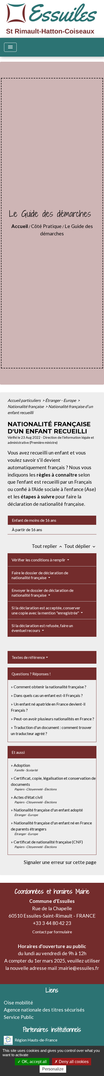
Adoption (22, 765)
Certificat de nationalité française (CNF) (48, 841)
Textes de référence (28, 657)
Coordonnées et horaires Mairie (52, 891)
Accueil (19, 226)
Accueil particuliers (24, 400)
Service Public (19, 1017)
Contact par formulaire (52, 931)
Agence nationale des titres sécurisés (44, 1010)
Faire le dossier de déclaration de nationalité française (40, 575)
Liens (52, 990)
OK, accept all (34, 1061)
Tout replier (47, 546)
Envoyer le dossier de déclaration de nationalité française (42, 592)
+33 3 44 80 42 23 (52, 923)
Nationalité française (26, 406)
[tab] (52, 520)
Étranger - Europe (61, 400)
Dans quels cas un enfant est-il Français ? (48, 695)
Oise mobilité (18, 1002)
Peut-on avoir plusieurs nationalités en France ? (54, 718)
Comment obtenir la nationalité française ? (50, 686)
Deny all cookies (73, 1061)
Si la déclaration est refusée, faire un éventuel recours (42, 628)
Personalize (53, 1069)
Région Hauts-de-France (36, 1039)
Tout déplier (80, 546)
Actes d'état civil (28, 797)
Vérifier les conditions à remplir (39, 559)
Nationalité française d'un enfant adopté (48, 809)
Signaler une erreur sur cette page (60, 862)
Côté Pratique (46, 226)
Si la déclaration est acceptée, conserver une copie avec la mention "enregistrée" (46, 610)
